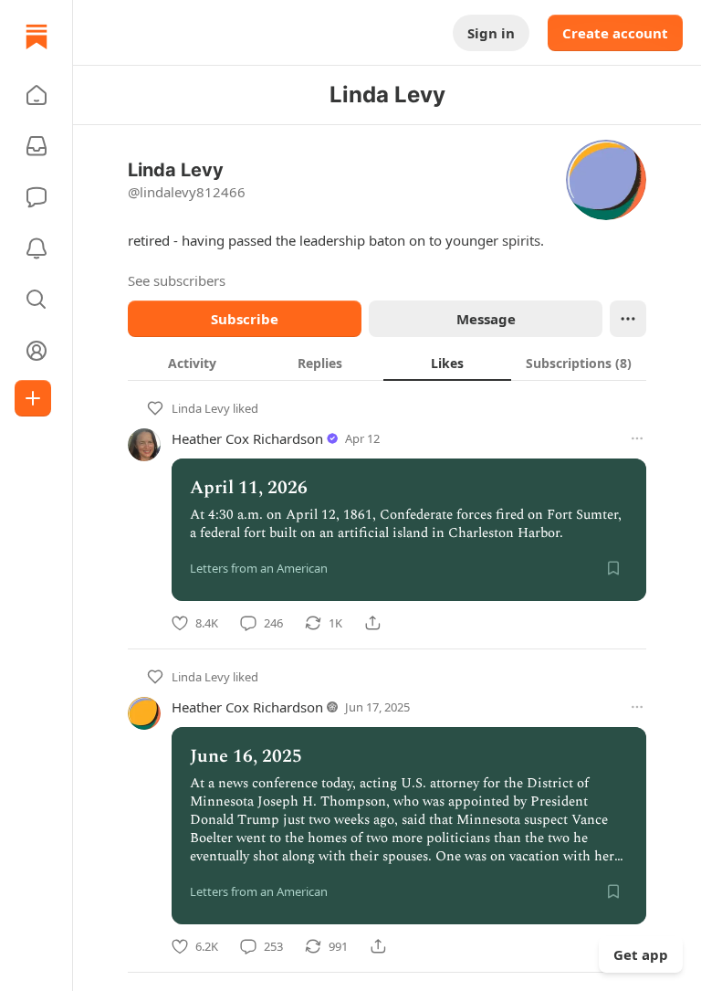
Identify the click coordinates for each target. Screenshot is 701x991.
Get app (640, 954)
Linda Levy (201, 408)
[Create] (33, 398)
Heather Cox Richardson (247, 438)
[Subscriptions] (36, 146)
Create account (615, 33)
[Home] (36, 36)
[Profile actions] (628, 318)
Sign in (491, 33)
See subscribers (176, 280)
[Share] (372, 623)
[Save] (613, 568)
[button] (36, 95)
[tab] (192, 362)
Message (486, 319)
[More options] (637, 438)
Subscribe (244, 319)
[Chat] (36, 197)
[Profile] (36, 351)
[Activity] (36, 248)
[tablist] (387, 362)
